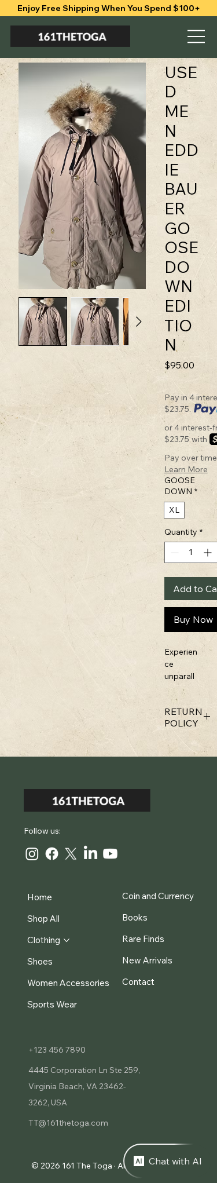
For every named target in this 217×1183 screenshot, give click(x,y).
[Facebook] (51, 853)
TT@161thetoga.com (68, 1123)
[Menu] (196, 36)
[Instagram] (32, 853)
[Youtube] (110, 853)
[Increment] (208, 552)
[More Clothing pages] (66, 940)
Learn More (186, 469)
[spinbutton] (191, 552)
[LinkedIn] (90, 853)
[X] (70, 853)
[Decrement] (173, 552)
